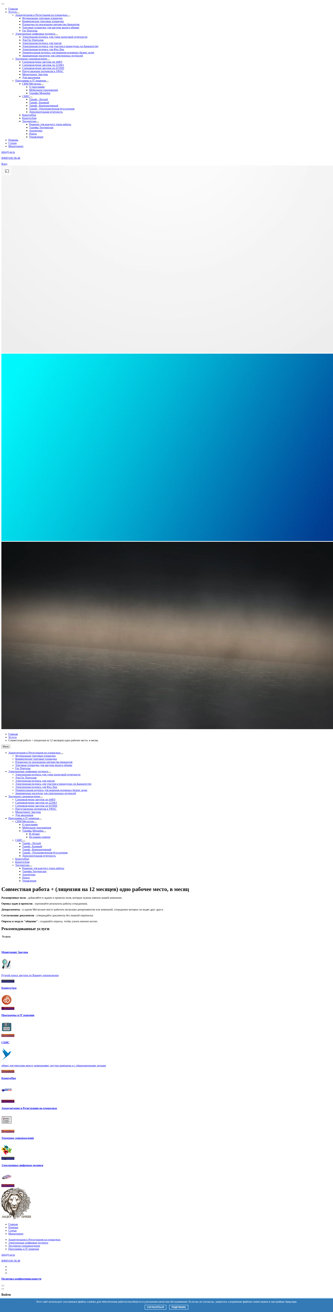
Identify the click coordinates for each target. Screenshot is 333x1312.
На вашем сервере (39, 837)
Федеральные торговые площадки (42, 18)
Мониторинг (16, 146)
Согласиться (155, 1307)
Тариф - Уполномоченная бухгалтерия (51, 108)
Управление (36, 136)
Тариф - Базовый (39, 102)
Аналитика (35, 130)
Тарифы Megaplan (39, 93)
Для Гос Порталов (33, 40)
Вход (4, 163)
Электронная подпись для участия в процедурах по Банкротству (60, 46)
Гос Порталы (29, 30)
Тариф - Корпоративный (43, 105)
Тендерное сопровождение (31, 58)
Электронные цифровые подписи (35, 33)
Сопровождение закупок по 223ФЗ (43, 65)
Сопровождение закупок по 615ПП (43, 68)
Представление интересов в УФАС (42, 71)
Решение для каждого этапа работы (50, 124)
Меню (6, 746)
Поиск (33, 133)
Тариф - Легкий (38, 99)
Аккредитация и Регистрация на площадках (41, 15)
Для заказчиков (31, 77)
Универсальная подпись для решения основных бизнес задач (58, 52)
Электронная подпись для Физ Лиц (43, 49)
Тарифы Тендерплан (41, 127)
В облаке (34, 833)
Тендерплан (29, 121)
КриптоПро (29, 114)
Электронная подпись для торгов (42, 43)
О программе (37, 86)
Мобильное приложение (43, 89)
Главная (13, 8)
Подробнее (179, 1307)
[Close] (2, 1285)
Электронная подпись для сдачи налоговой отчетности (54, 36)
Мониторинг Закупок (35, 74)
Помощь (13, 139)
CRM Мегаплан (31, 83)
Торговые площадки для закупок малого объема (50, 27)
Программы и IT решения (30, 80)
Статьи (12, 143)
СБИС (26, 96)
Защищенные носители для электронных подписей (52, 55)
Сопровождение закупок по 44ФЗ (42, 61)
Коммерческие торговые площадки (43, 21)
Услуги (12, 11)
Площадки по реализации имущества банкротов (50, 24)
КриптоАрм (29, 118)
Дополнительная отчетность (46, 111)
